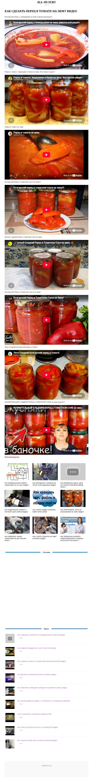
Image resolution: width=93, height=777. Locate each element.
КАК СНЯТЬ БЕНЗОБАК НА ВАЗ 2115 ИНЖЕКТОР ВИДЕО (37, 727)
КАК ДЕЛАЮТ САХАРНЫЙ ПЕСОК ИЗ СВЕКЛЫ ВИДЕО (36, 674)
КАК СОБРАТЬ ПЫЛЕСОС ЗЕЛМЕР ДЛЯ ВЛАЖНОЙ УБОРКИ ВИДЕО (41, 661)
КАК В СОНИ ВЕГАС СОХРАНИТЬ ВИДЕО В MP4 (34, 714)
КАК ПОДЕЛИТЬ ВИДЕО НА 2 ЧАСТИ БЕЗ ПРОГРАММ (36, 648)
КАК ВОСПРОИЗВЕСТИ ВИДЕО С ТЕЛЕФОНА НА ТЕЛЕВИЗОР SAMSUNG (43, 701)
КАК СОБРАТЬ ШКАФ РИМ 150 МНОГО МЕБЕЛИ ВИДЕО (37, 740)
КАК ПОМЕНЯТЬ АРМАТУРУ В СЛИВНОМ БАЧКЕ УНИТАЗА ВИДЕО (41, 635)
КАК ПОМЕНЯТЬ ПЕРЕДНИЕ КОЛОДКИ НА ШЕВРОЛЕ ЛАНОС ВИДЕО (42, 688)
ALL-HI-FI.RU (46, 2)
